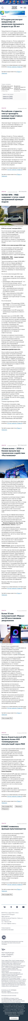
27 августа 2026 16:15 (11, 445)
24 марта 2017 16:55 (22, 108)
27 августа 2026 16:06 (21, 610)
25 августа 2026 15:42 (21, 823)
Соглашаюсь (14, 1018)
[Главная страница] (15, 7)
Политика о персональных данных (10, 992)
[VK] (4, 907)
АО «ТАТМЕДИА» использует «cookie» (10, 998)
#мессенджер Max (7, 718)
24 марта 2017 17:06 (22, 16)
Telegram (4, 73)
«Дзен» (19, 71)
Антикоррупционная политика (9, 995)
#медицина (5, 808)
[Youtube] (23, 907)
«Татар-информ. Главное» (14, 67)
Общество (4, 16)
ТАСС (19, 653)
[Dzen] (17, 907)
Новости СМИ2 (8, 96)
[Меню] (25, 8)
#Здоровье (18, 806)
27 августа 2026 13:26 (21, 733)
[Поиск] (2, 8)
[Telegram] (11, 907)
